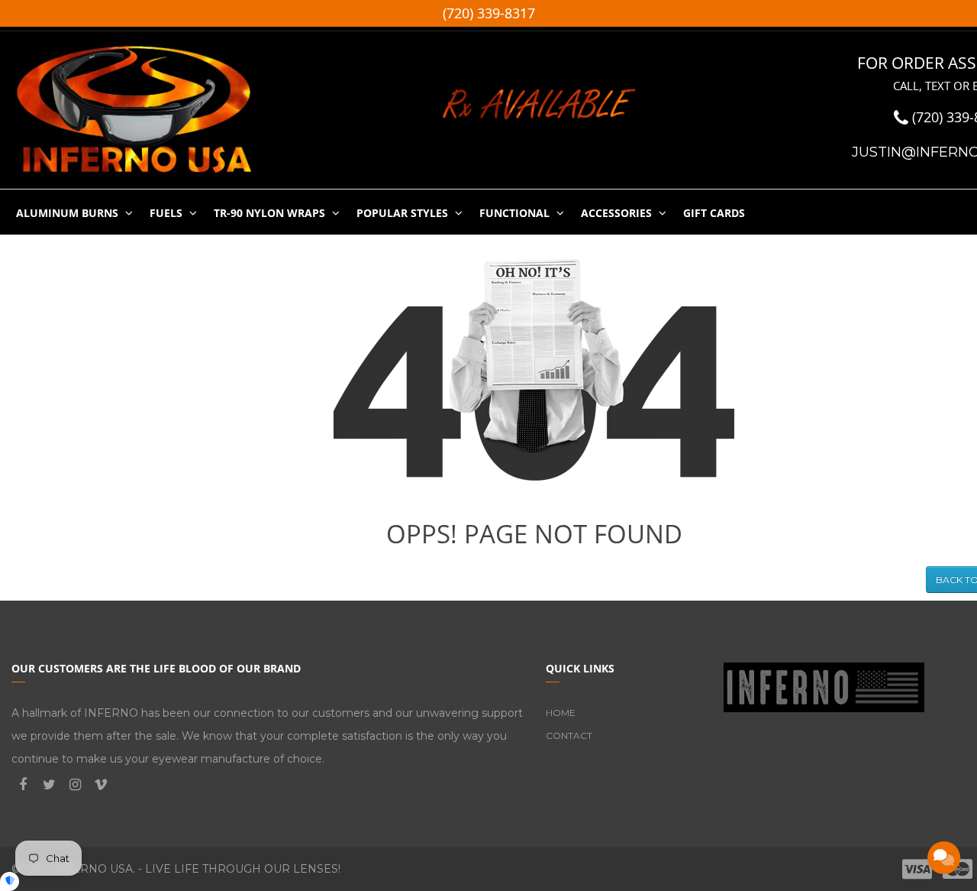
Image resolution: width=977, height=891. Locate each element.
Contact (569, 735)
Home (561, 712)
